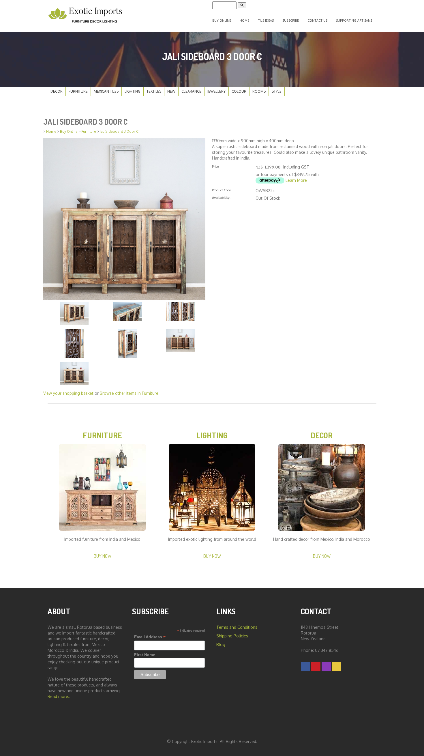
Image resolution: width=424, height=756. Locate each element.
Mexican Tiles (106, 91)
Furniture (78, 91)
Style (277, 91)
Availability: (221, 197)
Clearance (191, 91)
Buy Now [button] (102, 556)
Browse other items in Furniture (129, 393)
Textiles (154, 91)
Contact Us (317, 20)
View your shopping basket (68, 393)
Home (244, 20)
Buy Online (221, 20)
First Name (144, 654)
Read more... (60, 696)
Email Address (150, 637)
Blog (220, 644)
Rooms (259, 91)
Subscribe (290, 20)
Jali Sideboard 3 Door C (119, 131)
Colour (239, 91)
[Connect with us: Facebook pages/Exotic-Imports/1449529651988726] (305, 666)
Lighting (132, 91)
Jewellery (216, 91)
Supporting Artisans (354, 20)
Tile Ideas (266, 20)
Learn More (296, 180)
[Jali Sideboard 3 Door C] (124, 218)
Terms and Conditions (236, 627)
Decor (56, 91)
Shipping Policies (232, 635)
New (171, 91)
